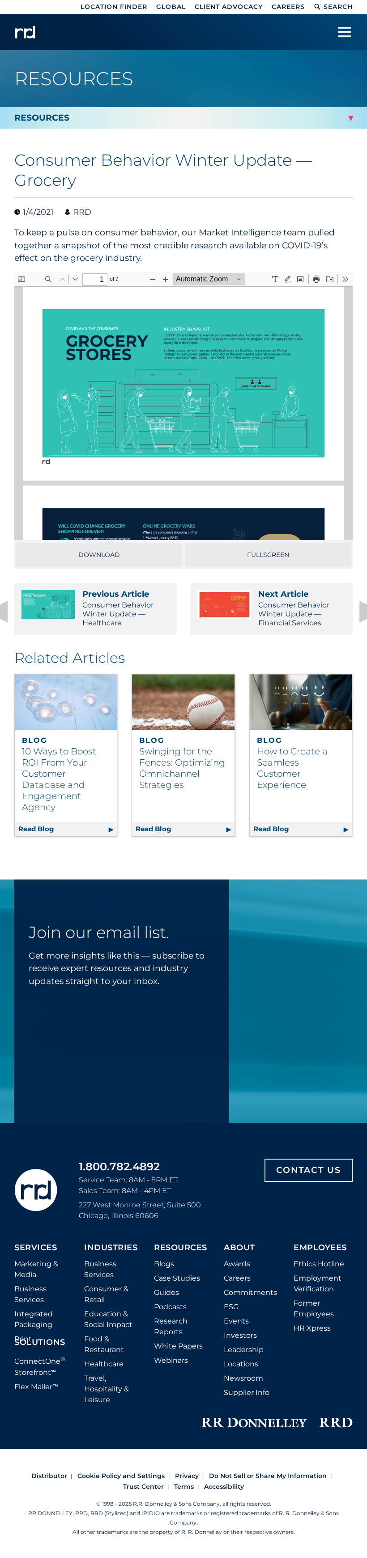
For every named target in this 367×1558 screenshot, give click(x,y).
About (239, 1248)
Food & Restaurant (104, 1344)
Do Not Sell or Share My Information (268, 1476)
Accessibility (224, 1487)
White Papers (178, 1346)
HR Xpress (312, 1328)
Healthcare (104, 1364)
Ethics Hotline (319, 1264)
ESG (231, 1307)
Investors (240, 1335)
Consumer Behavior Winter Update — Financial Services (293, 608)
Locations (241, 1364)
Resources (180, 1248)
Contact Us (308, 1170)
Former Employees (314, 1308)
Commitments (250, 1292)
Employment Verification (317, 1283)
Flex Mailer (36, 1386)
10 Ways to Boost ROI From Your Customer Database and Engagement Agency (59, 779)
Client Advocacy (229, 6)
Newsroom (243, 1378)
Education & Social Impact (108, 1319)
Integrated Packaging (33, 1319)
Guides (166, 1292)
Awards (237, 1264)
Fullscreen (268, 555)
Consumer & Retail (106, 1294)
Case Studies (177, 1278)
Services (35, 1248)
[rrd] (25, 32)
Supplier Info (246, 1392)
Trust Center (143, 1487)
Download (99, 555)
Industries (110, 1248)
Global (171, 6)
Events (236, 1321)
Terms (184, 1487)
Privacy (187, 1476)
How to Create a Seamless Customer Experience (292, 768)
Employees (320, 1248)
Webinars (171, 1360)
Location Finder (114, 6)
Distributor (49, 1476)
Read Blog (67, 829)
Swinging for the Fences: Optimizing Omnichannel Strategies (182, 768)
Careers (288, 6)
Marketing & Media (36, 1269)
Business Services (30, 1294)
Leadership (244, 1349)
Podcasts (170, 1307)
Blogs (164, 1264)
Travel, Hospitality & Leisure (106, 1389)
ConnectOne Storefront (39, 1365)
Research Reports (171, 1326)
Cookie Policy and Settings (121, 1476)
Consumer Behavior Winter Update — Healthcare (118, 608)
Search (338, 6)
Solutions (39, 1342)
